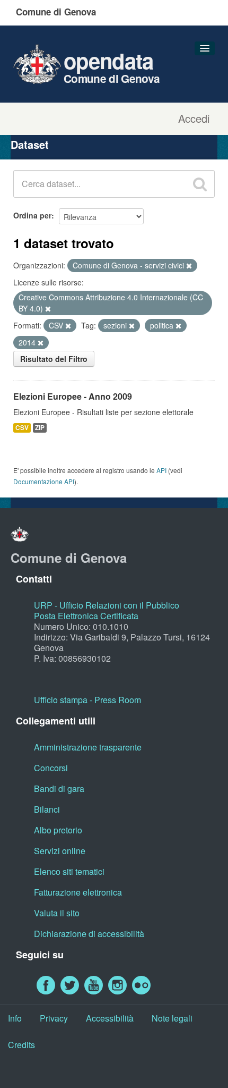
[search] (200, 184)
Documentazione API (43, 481)
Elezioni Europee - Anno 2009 (72, 396)
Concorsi (51, 768)
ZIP (40, 427)
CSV (22, 427)
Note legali (172, 1018)
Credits (21, 1045)
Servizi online (59, 851)
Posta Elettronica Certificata (86, 616)
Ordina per (32, 215)
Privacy (54, 1018)
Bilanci (47, 809)
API (161, 470)
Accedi (193, 118)
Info (15, 1018)
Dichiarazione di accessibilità (89, 933)
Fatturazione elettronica (78, 892)
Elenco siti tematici (69, 871)
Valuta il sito (57, 913)
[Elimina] (189, 266)
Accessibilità (110, 1018)
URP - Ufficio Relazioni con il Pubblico (106, 605)
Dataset (30, 144)
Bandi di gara (59, 788)
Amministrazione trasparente (88, 747)
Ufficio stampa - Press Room (87, 700)
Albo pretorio (58, 830)
